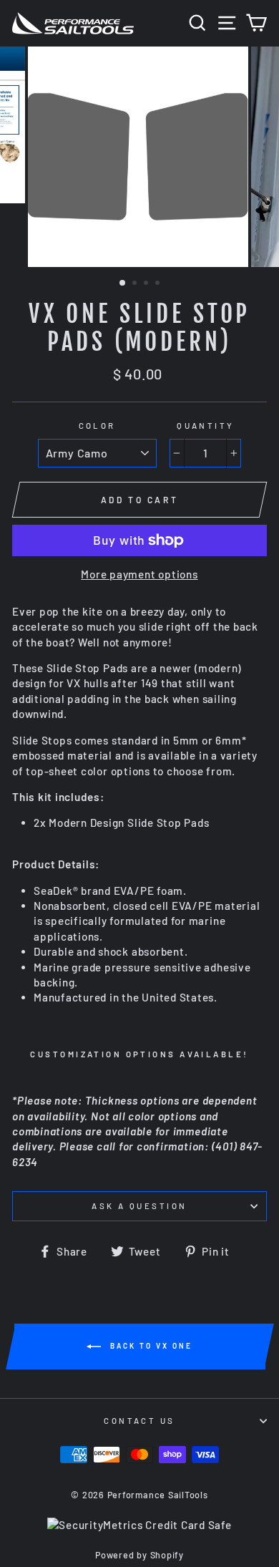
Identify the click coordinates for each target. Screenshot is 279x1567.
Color (97, 425)
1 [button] (123, 283)
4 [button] (158, 284)
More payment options (139, 574)
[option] (139, 157)
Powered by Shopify (139, 1555)
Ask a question (139, 1206)
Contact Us (139, 1420)
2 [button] (136, 284)
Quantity (206, 425)
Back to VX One (149, 1346)
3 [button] (147, 284)
